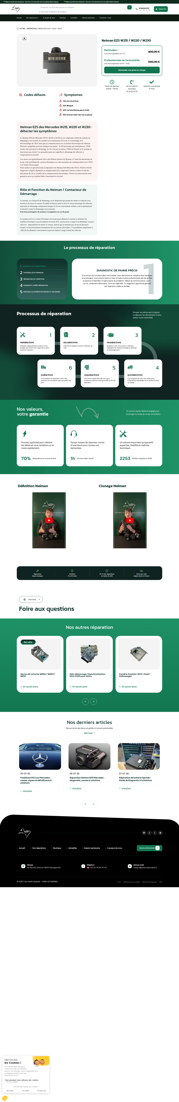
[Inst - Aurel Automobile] (144, 833)
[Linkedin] (160, 833)
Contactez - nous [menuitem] (105, 18)
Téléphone (90, 865)
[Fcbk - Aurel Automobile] (155, 833)
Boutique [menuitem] (63, 18)
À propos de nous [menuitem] (49, 18)
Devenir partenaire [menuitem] (88, 18)
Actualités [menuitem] (73, 18)
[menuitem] (32, 18)
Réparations (32, 28)
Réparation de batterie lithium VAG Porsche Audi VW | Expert (136, 779)
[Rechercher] (129, 7)
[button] (132, 70)
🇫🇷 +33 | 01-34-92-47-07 (97, 867)
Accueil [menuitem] (19, 18)
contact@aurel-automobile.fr (145, 867)
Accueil (22, 28)
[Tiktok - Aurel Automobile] (149, 833)
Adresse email (138, 865)
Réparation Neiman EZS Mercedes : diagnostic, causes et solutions (37, 779)
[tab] (42, 266)
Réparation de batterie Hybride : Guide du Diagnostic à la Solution (86, 779)
